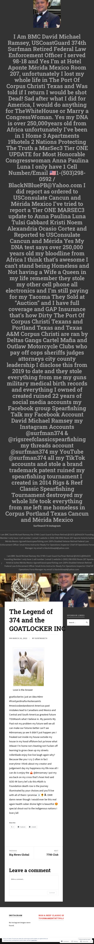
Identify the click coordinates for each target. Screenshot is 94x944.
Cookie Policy (34, 940)
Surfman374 (41, 638)
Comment (52, 892)
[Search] (86, 622)
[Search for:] (78, 622)
